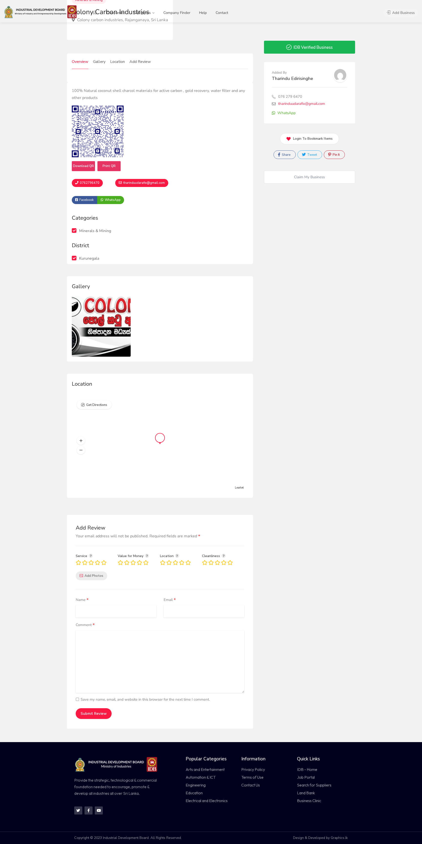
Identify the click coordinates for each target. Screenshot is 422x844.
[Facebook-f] (88, 810)
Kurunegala (89, 258)
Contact (222, 12)
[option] (101, 326)
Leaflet (239, 488)
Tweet (311, 155)
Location (117, 61)
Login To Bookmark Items (313, 138)
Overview (80, 61)
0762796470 (89, 183)
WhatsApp (112, 200)
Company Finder (176, 12)
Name (82, 600)
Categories (142, 12)
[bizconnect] (42, 11)
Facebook (86, 200)
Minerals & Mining (95, 231)
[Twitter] (78, 810)
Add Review (140, 61)
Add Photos (93, 575)
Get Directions (96, 405)
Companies (115, 12)
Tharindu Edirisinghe (292, 78)
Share (286, 155)
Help (203, 12)
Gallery (99, 61)
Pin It (336, 155)
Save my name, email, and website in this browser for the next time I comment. (145, 699)
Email (170, 600)
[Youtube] (99, 810)
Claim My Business (309, 177)
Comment (85, 625)
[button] (81, 440)
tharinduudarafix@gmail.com (144, 183)
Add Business (403, 12)
